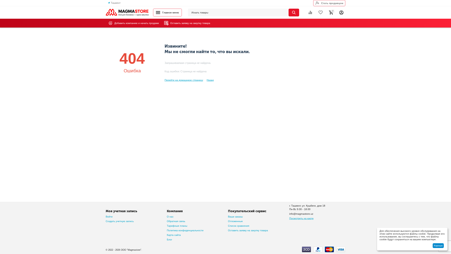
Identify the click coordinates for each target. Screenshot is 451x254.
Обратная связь (176, 221)
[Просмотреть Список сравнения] (310, 12)
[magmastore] (127, 12)
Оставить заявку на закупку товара (248, 230)
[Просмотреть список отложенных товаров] (320, 12)
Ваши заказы (235, 216)
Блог (169, 239)
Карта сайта (174, 235)
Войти (109, 216)
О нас (170, 216)
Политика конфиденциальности (185, 230)
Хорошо (438, 245)
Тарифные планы (177, 225)
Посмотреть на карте (301, 218)
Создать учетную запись (120, 221)
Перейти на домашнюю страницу (184, 80)
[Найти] (294, 12)
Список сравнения (238, 225)
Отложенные (235, 221)
